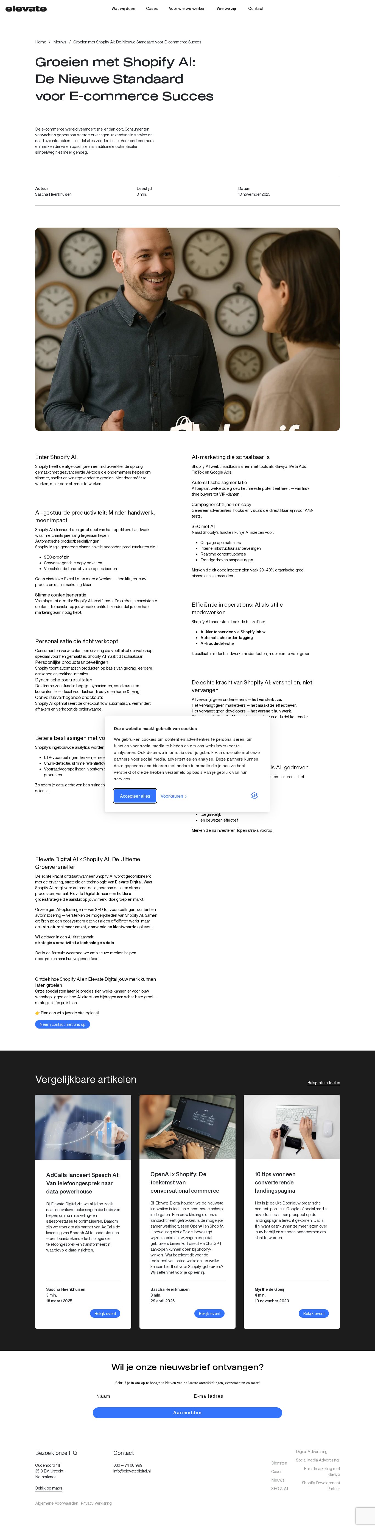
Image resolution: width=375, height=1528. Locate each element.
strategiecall (88, 1012)
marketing (73, 584)
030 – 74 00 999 (127, 1465)
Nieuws (59, 42)
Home (40, 42)
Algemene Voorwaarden (56, 1503)
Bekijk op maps (48, 1488)
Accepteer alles (135, 795)
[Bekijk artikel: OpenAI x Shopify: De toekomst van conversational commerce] (187, 1212)
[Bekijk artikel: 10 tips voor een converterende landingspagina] (292, 1212)
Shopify (41, 466)
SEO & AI (279, 1488)
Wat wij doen (123, 8)
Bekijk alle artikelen (323, 1082)
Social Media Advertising (317, 1460)
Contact (256, 8)
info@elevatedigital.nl (131, 1471)
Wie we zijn (227, 8)
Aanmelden (187, 1412)
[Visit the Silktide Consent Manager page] (254, 795)
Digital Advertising (312, 1451)
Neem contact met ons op (63, 1024)
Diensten (279, 1463)
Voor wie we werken (187, 8)
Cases (152, 8)
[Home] (26, 8)
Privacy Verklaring (96, 1503)
